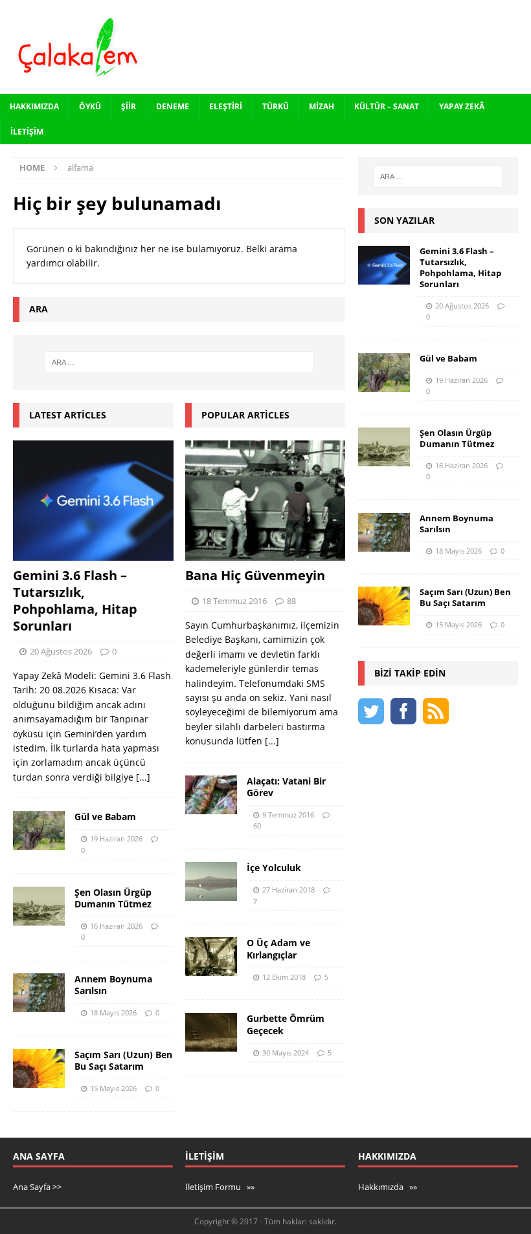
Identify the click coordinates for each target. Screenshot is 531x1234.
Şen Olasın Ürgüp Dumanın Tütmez (113, 898)
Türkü (275, 106)
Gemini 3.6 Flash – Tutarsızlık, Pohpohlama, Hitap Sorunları (75, 600)
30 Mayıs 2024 (285, 1052)
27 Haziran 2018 (288, 889)
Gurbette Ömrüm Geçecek (285, 1024)
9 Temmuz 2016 (288, 814)
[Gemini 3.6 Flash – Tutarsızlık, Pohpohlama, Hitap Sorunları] (93, 500)
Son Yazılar (404, 220)
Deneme (172, 106)
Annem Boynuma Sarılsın (113, 985)
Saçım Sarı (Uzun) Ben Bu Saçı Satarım (123, 1060)
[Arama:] (179, 362)
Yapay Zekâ (461, 106)
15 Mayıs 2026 (113, 1088)
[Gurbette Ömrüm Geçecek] (211, 1032)
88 (291, 601)
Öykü (90, 106)
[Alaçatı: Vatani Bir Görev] (211, 794)
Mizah (321, 106)
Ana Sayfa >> (37, 1187)
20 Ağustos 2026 (61, 651)
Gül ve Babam (105, 816)
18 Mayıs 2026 (113, 1012)
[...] (143, 777)
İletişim (26, 131)
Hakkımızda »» (387, 1187)
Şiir (128, 106)
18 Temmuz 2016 (234, 601)
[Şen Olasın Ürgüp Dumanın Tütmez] (39, 906)
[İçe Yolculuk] (211, 881)
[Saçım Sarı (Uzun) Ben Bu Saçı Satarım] (39, 1068)
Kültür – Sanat (386, 106)
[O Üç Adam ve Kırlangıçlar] (211, 956)
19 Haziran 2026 (116, 838)
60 (257, 825)
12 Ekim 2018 (284, 977)
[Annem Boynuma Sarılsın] (39, 992)
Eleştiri (225, 106)
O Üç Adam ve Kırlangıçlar (278, 948)
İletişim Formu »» (219, 1187)
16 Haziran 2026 (116, 926)
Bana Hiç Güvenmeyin (255, 575)
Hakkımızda (34, 106)
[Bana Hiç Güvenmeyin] (265, 500)
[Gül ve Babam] (39, 830)
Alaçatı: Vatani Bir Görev (286, 787)
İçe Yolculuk (274, 867)
